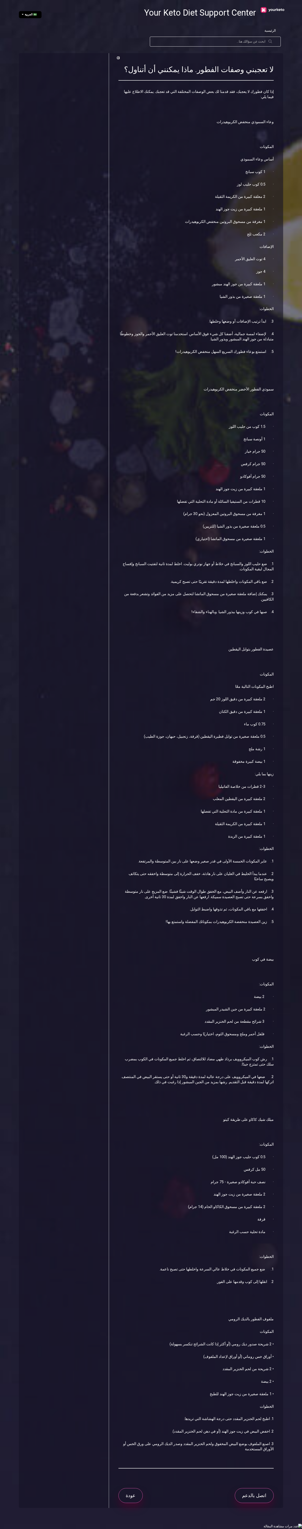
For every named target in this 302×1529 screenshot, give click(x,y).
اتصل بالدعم (254, 1495)
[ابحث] (270, 41)
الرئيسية (270, 30)
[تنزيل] (160, 728)
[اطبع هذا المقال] (119, 58)
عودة (130, 1495)
